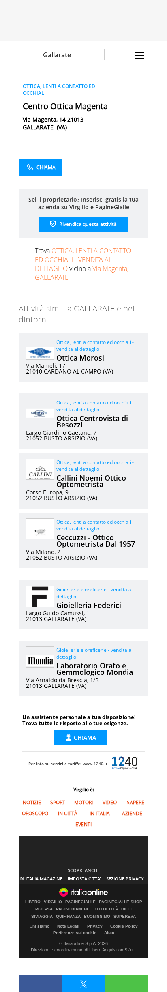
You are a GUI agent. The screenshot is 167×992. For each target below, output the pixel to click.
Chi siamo (39, 926)
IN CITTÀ (67, 813)
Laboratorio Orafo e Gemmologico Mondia (94, 669)
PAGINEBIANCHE (73, 909)
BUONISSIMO (97, 917)
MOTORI (83, 802)
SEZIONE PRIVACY (125, 879)
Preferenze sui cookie (74, 932)
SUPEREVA (124, 917)
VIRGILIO (53, 902)
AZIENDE (132, 813)
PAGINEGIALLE (80, 902)
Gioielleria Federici (88, 605)
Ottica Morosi (80, 358)
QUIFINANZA (68, 917)
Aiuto (109, 932)
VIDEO (110, 802)
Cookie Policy (124, 926)
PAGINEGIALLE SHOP (120, 902)
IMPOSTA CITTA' (84, 879)
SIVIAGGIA (42, 917)
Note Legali (68, 926)
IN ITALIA (100, 813)
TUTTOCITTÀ (105, 909)
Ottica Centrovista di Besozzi (92, 421)
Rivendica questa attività (87, 224)
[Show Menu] (139, 55)
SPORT (57, 802)
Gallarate (57, 54)
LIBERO (33, 902)
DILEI (126, 909)
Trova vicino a (83, 264)
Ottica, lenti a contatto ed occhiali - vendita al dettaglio (95, 345)
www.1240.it (95, 764)
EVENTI (83, 824)
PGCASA (44, 909)
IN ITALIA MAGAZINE (40, 879)
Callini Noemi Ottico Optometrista (91, 481)
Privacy (95, 926)
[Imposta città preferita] (29, 54)
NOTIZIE (32, 802)
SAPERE (135, 802)
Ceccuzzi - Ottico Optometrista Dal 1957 (95, 541)
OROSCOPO (35, 813)
